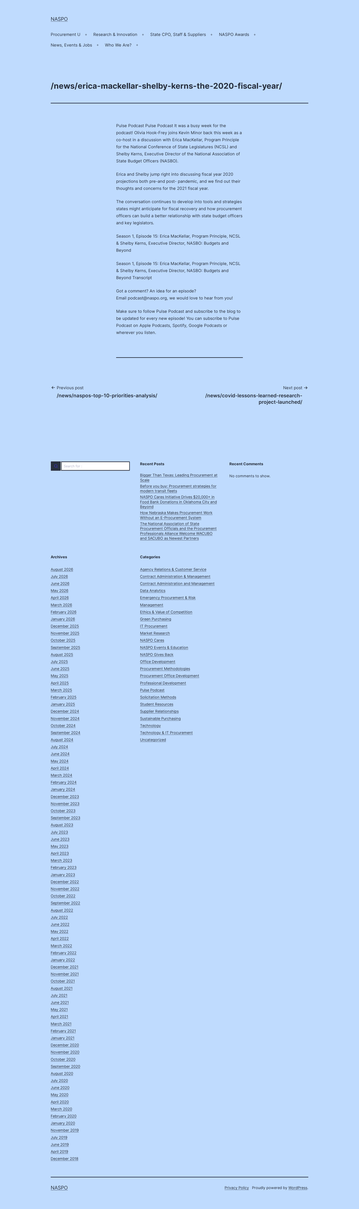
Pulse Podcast (152, 690)
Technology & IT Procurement (166, 732)
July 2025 (59, 661)
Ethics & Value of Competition (166, 612)
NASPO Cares (152, 640)
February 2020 (63, 1116)
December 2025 (65, 626)
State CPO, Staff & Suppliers (178, 34)
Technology (150, 725)
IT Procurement (153, 626)
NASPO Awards (234, 34)
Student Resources (156, 704)
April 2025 (60, 683)
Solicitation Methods (158, 697)
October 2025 (63, 640)
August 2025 (62, 654)
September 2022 (65, 903)
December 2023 (65, 796)
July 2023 (59, 832)
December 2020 (65, 1045)
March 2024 (61, 775)
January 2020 (63, 1123)
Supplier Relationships (159, 711)
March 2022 (61, 946)
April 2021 (59, 1016)
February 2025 (63, 697)
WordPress (297, 1188)
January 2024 (63, 789)
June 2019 (60, 1144)
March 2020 (61, 1109)
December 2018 (64, 1158)
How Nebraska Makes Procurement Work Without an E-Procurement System (176, 515)
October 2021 (63, 981)
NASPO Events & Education (164, 647)
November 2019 (65, 1130)
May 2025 (59, 676)
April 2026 (60, 597)
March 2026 (61, 605)
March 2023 (61, 860)
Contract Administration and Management (177, 583)
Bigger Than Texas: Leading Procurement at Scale (179, 477)
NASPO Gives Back (156, 654)
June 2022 (60, 924)
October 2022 (63, 896)
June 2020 (60, 1087)
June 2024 (60, 754)
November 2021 (65, 974)
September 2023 (65, 818)
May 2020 (59, 1094)
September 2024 (65, 732)
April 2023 (60, 853)
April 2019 (59, 1151)
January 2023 (63, 875)
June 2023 (60, 839)
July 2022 (59, 917)
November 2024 (65, 718)
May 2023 (59, 846)
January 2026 (63, 619)
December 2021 (64, 967)
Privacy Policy (237, 1188)
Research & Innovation (115, 34)
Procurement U (65, 34)
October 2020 (63, 1059)
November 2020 (65, 1052)
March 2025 (61, 690)
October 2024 (63, 725)
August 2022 (62, 910)
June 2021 (60, 1002)
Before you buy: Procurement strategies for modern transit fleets (178, 488)
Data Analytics (152, 590)
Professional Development (163, 683)
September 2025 (65, 647)
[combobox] (90, 466)
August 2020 (62, 1073)
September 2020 (65, 1066)
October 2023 (63, 811)
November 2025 (65, 633)
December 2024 (65, 711)
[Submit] (56, 466)
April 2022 (60, 938)
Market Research (155, 633)
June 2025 (60, 668)
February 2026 (63, 612)
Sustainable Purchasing (160, 718)
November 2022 (65, 889)
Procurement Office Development (169, 676)
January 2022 (63, 960)
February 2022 (63, 953)
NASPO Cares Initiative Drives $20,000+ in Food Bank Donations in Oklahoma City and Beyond (178, 502)
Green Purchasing (155, 619)
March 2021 (61, 1024)
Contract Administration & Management (175, 576)
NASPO (59, 19)
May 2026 (59, 590)
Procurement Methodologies (165, 668)
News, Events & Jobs (71, 45)
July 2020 (59, 1080)
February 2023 (63, 867)
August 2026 (62, 569)
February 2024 (64, 782)
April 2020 (60, 1102)
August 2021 (62, 988)
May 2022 (59, 931)
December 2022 (65, 882)
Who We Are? (118, 45)
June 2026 (60, 583)
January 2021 (62, 1038)
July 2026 (59, 576)
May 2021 (59, 1009)
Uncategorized (153, 740)
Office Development (157, 661)
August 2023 (62, 825)
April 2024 (60, 768)
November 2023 (65, 803)
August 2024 (62, 740)
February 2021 (63, 1031)
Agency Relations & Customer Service (173, 569)
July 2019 (59, 1137)
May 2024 (60, 761)
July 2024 (59, 747)
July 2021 (59, 995)
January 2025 (63, 704)
